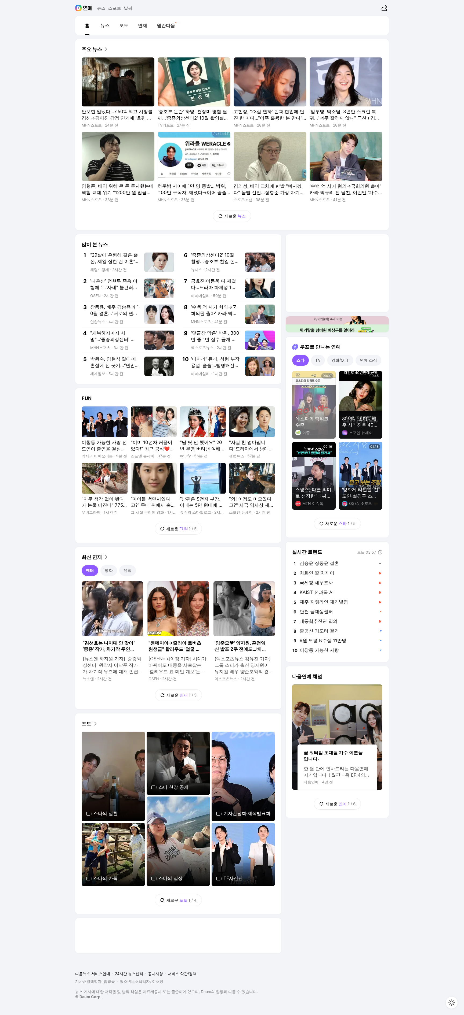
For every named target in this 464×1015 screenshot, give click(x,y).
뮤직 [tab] (128, 570)
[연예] (87, 8)
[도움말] (380, 552)
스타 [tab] (300, 360)
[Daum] (79, 8)
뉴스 (101, 8)
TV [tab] (318, 360)
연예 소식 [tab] (368, 360)
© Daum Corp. (88, 996)
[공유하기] (383, 8)
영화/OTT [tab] (340, 360)
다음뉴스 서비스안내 (92, 973)
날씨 (128, 8)
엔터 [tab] (90, 570)
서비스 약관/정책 (182, 973)
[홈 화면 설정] (452, 1003)
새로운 (235, 215)
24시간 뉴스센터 (129, 973)
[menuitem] (87, 25)
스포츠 (114, 8)
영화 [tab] (109, 570)
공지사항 (155, 973)
